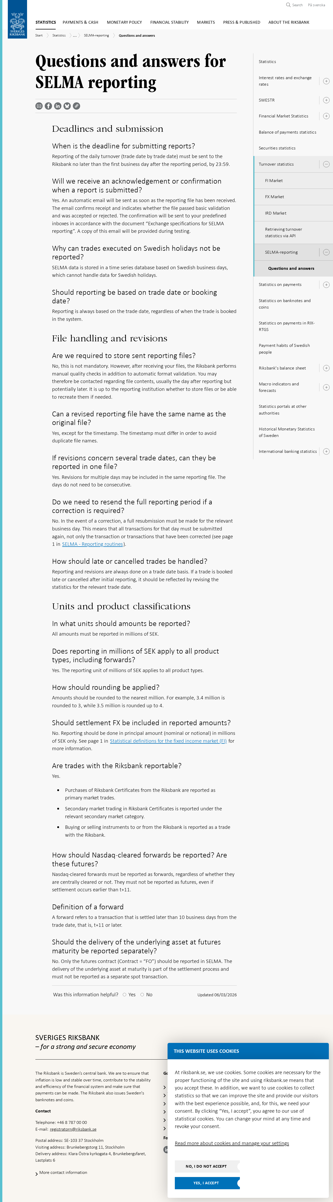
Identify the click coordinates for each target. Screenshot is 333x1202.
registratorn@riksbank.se (73, 1129)
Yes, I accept (206, 1183)
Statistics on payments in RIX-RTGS (287, 326)
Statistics (46, 22)
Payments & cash (81, 22)
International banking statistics (288, 451)
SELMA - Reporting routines (92, 544)
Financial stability (169, 22)
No (149, 994)
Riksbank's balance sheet (282, 368)
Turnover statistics (276, 164)
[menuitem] (315, 5)
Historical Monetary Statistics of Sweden (287, 432)
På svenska (316, 5)
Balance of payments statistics (287, 132)
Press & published (241, 22)
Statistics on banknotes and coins (285, 304)
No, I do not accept (206, 1166)
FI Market (274, 180)
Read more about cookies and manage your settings (232, 1143)
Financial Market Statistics (283, 116)
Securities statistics (277, 148)
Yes (132, 994)
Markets (206, 22)
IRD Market (275, 213)
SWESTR (267, 100)
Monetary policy (124, 22)
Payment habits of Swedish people (284, 348)
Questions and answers (291, 268)
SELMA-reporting (281, 252)
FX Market (274, 196)
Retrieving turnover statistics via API (283, 232)
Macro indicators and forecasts (279, 387)
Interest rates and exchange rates (285, 81)
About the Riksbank (288, 22)
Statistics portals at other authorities (282, 409)
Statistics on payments (280, 284)
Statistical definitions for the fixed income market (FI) (168, 740)
